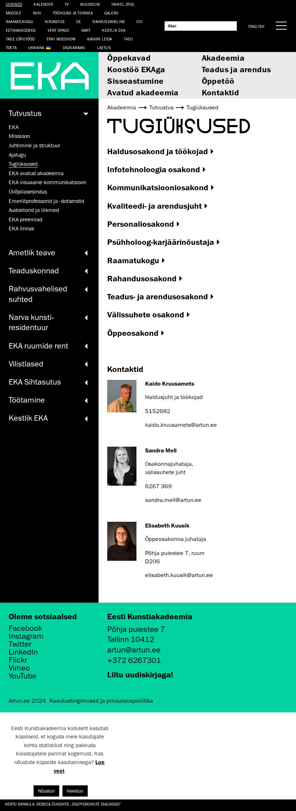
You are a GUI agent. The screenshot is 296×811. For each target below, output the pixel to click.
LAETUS (104, 47)
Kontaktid (220, 92)
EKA (13, 127)
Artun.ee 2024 (27, 701)
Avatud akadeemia (142, 92)
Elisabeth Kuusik (167, 525)
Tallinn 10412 (130, 639)
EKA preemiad (25, 219)
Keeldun (75, 791)
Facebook (25, 628)
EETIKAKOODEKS (21, 30)
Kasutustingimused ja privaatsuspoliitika (101, 701)
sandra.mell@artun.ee (173, 500)
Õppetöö (218, 80)
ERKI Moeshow (61, 38)
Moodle (13, 12)
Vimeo (19, 668)
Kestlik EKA (113, 30)
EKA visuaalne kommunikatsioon (47, 182)
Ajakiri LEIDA (99, 38)
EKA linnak (21, 228)
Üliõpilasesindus (28, 191)
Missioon (19, 136)
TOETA (11, 47)
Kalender (43, 4)
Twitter (20, 644)
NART (86, 30)
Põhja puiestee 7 (136, 629)
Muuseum (89, 4)
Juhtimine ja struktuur (34, 145)
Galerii (111, 12)
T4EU (128, 38)
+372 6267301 (134, 660)
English (256, 26)
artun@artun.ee (134, 650)
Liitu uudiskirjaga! (140, 674)
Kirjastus (55, 21)
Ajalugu (17, 155)
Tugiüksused (23, 164)
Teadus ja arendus (236, 69)
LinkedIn (23, 652)
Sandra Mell (161, 450)
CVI (139, 21)
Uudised (14, 4)
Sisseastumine (135, 80)
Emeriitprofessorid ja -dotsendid (46, 201)
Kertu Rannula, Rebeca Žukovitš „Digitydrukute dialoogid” (63, 804)
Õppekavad (129, 57)
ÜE (78, 21)
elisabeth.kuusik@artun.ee (179, 575)
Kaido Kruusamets (169, 383)
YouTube (22, 676)
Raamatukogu (19, 21)
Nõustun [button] (46, 791)
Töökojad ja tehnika (73, 12)
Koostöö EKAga (136, 69)
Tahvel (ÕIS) (122, 4)
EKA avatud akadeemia (36, 173)
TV (67, 4)
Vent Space (59, 30)
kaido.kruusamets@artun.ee (181, 425)
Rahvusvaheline (108, 21)
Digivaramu (74, 47)
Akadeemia (223, 57)
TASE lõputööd (20, 38)
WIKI (37, 12)
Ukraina (36, 47)
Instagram (26, 636)
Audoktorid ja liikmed (34, 210)
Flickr (18, 660)
